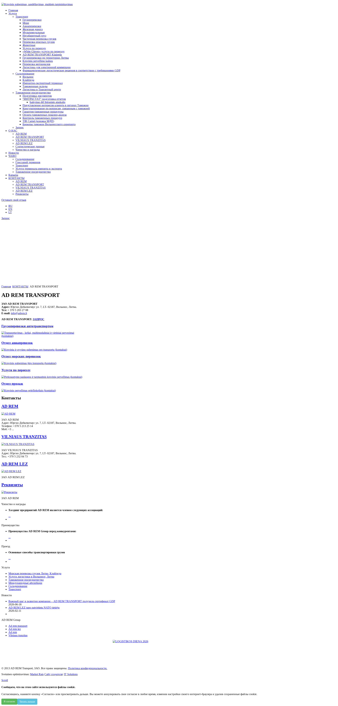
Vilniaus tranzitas (17, 635)
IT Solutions (71, 674)
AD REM (21, 133)
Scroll (4, 680)
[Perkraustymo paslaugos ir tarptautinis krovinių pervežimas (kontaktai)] (41, 376)
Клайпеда (28, 79)
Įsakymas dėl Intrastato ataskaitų (47, 102)
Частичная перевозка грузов (39, 38)
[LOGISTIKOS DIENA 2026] (169, 652)
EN (10, 209)
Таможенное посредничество (33, 92)
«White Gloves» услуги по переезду (44, 51)
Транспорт (21, 16)
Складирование (24, 73)
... (9, 516)
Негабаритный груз (34, 35)
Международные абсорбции (25, 582)
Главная (6, 286)
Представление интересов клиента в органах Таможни (56, 105)
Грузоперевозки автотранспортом (27, 326)
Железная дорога (33, 29)
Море (26, 22)
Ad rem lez (14, 629)
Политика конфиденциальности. (87, 668)
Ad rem (12, 632)
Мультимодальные (34, 32)
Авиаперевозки (32, 26)
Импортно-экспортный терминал (43, 83)
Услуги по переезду (34, 48)
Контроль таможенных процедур (42, 117)
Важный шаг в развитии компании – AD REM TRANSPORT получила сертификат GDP (61, 601)
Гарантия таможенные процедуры (43, 111)
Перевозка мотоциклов (36, 64)
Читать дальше (27, 701)
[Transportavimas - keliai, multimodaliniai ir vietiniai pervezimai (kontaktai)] (43, 335)
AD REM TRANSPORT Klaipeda (42, 54)
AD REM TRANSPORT (29, 136)
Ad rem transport (17, 625)
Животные (29, 45)
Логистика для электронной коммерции (47, 67)
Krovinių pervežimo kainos (38, 60)
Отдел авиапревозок (17, 343)
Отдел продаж (12, 383)
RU (10, 205)
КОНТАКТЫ (20, 286)
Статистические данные (30, 146)
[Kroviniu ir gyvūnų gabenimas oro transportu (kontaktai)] (34, 349)
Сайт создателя (53, 674)
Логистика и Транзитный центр (42, 89)
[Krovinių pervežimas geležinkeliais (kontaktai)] (28, 390)
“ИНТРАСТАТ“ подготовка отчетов (44, 98)
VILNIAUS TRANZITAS (30, 140)
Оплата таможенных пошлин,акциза (45, 114)
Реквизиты (22, 193)
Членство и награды (27, 149)
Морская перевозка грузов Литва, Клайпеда (34, 573)
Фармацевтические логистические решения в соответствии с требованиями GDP (71, 70)
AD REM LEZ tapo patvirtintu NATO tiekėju (34, 607)
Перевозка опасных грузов (39, 41)
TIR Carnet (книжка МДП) (38, 121)
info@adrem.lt (19, 313)
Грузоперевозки (32, 19)
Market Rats (37, 674)
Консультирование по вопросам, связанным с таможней (56, 108)
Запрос (19, 127)
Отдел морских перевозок (21, 356)
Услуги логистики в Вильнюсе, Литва (31, 576)
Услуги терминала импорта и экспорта (38, 168)
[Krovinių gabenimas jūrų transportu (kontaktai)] (28, 363)
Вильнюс (28, 76)
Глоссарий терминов (27, 162)
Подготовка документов (37, 95)
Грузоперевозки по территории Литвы (46, 57)
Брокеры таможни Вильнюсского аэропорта (49, 124)
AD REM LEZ (24, 143)
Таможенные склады (35, 86)
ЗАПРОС (38, 319)
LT (10, 212)
